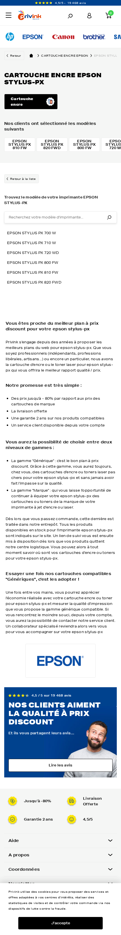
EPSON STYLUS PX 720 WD (33, 252)
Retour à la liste (23, 179)
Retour (15, 56)
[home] (31, 55)
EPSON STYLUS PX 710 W (31, 242)
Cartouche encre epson (64, 56)
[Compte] (89, 15)
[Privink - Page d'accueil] (34, 16)
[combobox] (60, 217)
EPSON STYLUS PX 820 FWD (34, 282)
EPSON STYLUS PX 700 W (31, 233)
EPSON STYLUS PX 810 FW (33, 272)
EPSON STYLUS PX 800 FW (33, 262)
